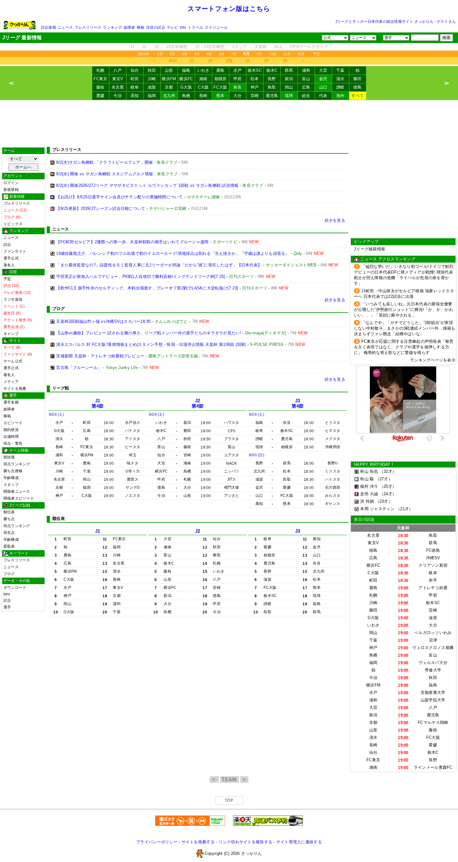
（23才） (383, 501)
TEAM (230, 779)
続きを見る (335, 220)
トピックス (12, 224)
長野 (272, 78)
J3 (156, 46)
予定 (316, 54)
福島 (186, 70)
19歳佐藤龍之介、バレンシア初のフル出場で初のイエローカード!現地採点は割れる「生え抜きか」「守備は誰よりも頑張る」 (172, 253)
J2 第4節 (198, 403)
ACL (278, 46)
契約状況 (11, 430)
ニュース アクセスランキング (387, 259)
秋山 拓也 (369, 471)
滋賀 (152, 87)
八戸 (117, 70)
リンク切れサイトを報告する (245, 842)
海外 (340, 95)
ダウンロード (14, 587)
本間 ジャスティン (377, 508)
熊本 (220, 95)
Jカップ (239, 46)
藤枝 (100, 87)
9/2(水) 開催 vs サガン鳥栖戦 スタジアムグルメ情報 (104, 174)
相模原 (220, 78)
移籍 (140, 27)
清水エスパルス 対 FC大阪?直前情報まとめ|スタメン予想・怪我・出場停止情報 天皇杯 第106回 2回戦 (151, 344)
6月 (221, 54)
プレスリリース (87, 27)
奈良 (237, 87)
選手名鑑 (11, 402)
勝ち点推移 (12, 471)
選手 (7, 607)
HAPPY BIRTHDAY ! (373, 464)
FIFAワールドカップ (309, 46)
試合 (7, 244)
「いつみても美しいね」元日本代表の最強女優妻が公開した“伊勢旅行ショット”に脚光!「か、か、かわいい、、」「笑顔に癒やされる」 (403, 309)
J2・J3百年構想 (210, 46)
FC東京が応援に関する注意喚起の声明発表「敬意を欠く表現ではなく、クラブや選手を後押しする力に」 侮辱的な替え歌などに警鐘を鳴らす (404, 347)
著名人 (9, 265)
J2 (144, 46)
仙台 (135, 70)
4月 (197, 54)
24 (210, 60)
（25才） (387, 486)
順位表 (9, 512)
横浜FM (169, 78)
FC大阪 (220, 87)
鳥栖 (186, 95)
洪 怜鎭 (367, 501)
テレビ (172, 27)
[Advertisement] (229, 123)
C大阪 (203, 87)
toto (183, 27)
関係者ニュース (16, 491)
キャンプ (11, 334)
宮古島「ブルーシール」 (79, 367)
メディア (11, 382)
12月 (301, 54)
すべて (357, 95)
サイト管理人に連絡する (299, 842)
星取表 (9, 546)
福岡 (152, 95)
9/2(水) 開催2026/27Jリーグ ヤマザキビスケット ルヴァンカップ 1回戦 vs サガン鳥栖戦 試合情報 (147, 185)
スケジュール (216, 27)
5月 (209, 54)
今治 (117, 95)
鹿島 (220, 70)
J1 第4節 (98, 403)
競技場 (9, 457)
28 (285, 60)
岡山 (289, 87)
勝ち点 (9, 519)
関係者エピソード (18, 498)
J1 (132, 46)
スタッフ (11, 484)
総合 (306, 95)
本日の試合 (364, 519)
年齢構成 (11, 478)
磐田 (357, 78)
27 (266, 60)
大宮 (323, 70)
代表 (323, 95)
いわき (203, 70)
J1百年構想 (177, 46)
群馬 (289, 70)
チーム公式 (12, 361)
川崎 (152, 78)
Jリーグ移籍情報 (369, 249)
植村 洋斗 (369, 486)
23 (191, 60)
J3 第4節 (298, 403)
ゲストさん (446, 21)
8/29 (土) (56, 414)
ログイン (11, 183)
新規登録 (11, 189)
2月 (172, 54)
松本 (254, 78)
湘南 (203, 78)
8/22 (173, 60)
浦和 (306, 70)
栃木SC (255, 70)
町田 (135, 78)
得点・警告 (12, 443)
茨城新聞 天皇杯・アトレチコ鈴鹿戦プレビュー (100, 356)
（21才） (404, 508)
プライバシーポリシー (157, 842)
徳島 (357, 87)
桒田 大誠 (369, 494)
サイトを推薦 (14, 388)
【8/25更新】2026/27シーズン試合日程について (100, 208)
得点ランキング (16, 464)
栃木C (272, 70)
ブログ (9, 574)
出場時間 (11, 436)
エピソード (12, 423)
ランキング (112, 27)
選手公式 (11, 258)
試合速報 (48, 27)
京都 (169, 87)
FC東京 (100, 78)
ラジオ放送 (12, 299)
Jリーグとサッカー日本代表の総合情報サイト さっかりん (384, 21)
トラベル (195, 27)
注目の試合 (155, 27)
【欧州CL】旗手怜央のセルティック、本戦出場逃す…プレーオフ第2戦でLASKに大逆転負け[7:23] (147, 288)
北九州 (169, 95)
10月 (272, 54)
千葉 (340, 70)
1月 (160, 54)
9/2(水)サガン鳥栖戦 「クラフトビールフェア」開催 (104, 162)
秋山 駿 (367, 479)
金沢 (323, 78)
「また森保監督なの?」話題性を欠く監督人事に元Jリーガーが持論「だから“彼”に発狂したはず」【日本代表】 (159, 265)
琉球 (289, 95)
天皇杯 (261, 46)
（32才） (387, 471)
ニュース (65, 27)
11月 (287, 54)
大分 (237, 95)
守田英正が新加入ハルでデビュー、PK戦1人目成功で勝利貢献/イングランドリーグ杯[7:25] (140, 276)
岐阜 (135, 87)
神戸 (254, 87)
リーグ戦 (60, 388)
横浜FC (186, 78)
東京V (117, 78)
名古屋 (118, 87)
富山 (306, 78)
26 (248, 60)
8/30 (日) (256, 455)
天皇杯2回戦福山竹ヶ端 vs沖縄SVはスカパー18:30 (103, 321)
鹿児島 (272, 95)
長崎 (203, 95)
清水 (340, 78)
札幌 (100, 70)
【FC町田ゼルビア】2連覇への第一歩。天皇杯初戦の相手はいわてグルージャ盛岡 (132, 242)
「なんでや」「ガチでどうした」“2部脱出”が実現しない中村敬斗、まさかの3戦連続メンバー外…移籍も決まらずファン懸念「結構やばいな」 (405, 328)
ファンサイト (14, 251)
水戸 (237, 70)
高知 (135, 95)
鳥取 (272, 87)
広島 (306, 87)
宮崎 (254, 95)
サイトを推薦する (198, 842)
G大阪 (186, 87)
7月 (233, 54)
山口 (323, 87)
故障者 (129, 27)
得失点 (9, 532)
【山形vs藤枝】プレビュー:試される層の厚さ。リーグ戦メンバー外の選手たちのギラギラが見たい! (148, 333)
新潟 (289, 78)
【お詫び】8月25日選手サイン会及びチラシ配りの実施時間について (119, 197)
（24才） (387, 494)
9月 (259, 54)
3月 (184, 54)
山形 (169, 70)
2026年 (143, 54)
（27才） (383, 479)
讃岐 (340, 87)
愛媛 (100, 95)
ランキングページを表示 (433, 360)
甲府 (237, 78)
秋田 (152, 70)
